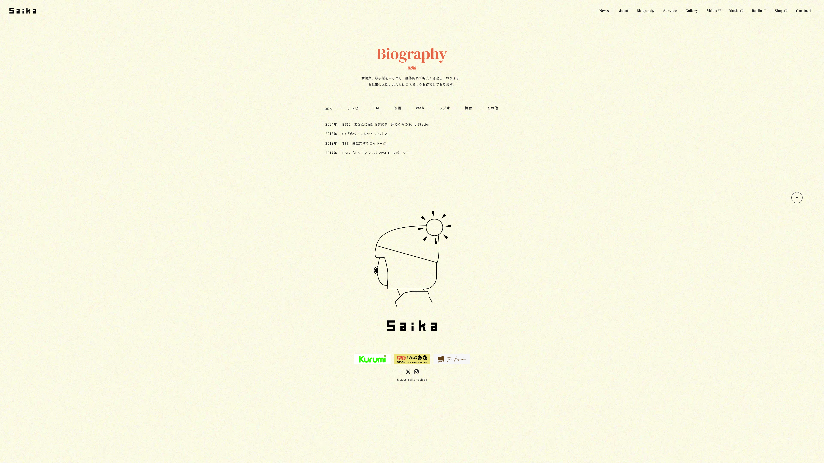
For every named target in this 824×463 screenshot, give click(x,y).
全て (329, 107)
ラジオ (444, 107)
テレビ (353, 107)
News (604, 10)
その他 (492, 107)
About (623, 10)
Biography (646, 10)
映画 (397, 107)
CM (376, 107)
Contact (803, 11)
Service (670, 10)
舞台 (468, 107)
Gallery (691, 10)
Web (420, 107)
